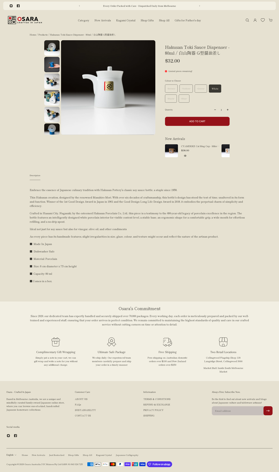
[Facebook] (18, 5)
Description (35, 175)
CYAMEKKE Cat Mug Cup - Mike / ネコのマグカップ (200, 146)
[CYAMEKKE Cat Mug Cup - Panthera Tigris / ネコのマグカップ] (228, 150)
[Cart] (270, 20)
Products (43, 34)
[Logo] (24, 20)
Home (33, 34)
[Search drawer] (247, 20)
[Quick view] (185, 156)
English (9, 455)
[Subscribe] (268, 410)
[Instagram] (11, 5)
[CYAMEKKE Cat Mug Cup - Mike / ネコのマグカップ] (171, 150)
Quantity (169, 109)
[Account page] (255, 20)
